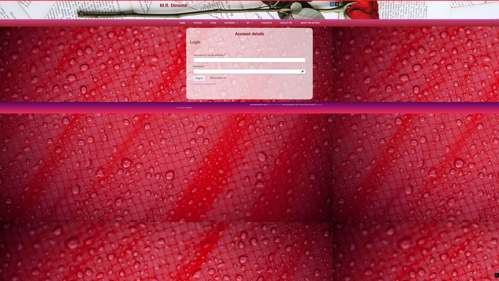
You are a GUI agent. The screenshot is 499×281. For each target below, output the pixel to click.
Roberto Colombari (274, 105)
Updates (197, 23)
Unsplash (319, 105)
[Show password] (302, 71)
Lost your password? (204, 83)
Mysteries (230, 23)
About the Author (310, 23)
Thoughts (266, 23)
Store (213, 23)
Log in (199, 78)
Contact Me (286, 23)
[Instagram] (337, 4)
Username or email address (214, 55)
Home (182, 23)
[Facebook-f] (332, 4)
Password (204, 66)
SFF (248, 23)
